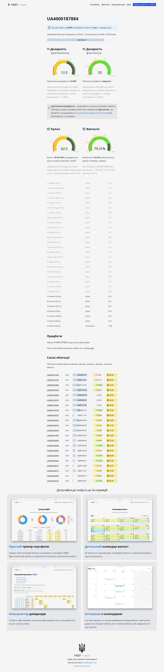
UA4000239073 (53, 466)
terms (87, 666)
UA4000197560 (53, 375)
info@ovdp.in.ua (89, 662)
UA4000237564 (53, 435)
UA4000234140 (53, 410)
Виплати (106, 4)
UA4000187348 (53, 390)
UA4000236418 (53, 425)
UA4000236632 (53, 430)
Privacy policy (79, 666)
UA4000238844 (53, 440)
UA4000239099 (53, 476)
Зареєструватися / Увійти (144, 4)
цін (92, 348)
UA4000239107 (53, 481)
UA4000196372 (53, 400)
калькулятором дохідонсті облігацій (91, 113)
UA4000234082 (53, 385)
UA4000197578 (53, 380)
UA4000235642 (53, 420)
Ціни (129, 4)
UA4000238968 (53, 445)
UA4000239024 (53, 461)
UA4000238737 (53, 471)
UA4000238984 (53, 450)
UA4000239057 (53, 415)
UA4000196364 (53, 395)
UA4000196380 (53, 405)
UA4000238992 (53, 455)
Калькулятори (118, 4)
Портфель (95, 4)
